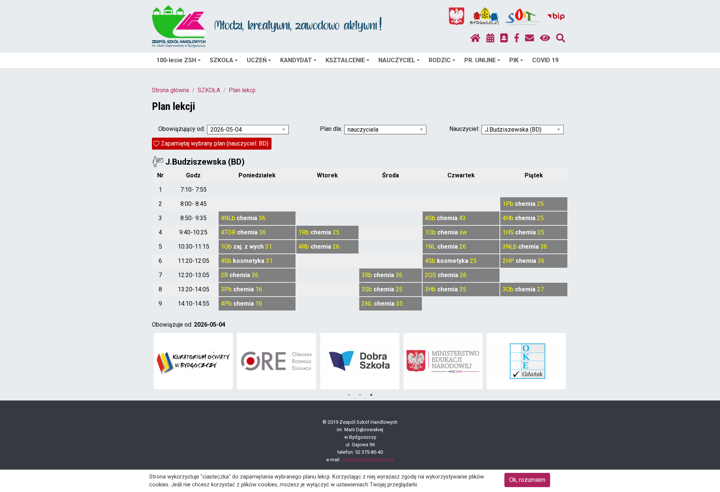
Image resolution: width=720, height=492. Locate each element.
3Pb (226, 289)
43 (462, 218)
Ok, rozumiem (527, 479)
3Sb (367, 289)
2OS (430, 275)
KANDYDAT (296, 60)
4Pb (226, 303)
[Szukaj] (560, 38)
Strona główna (170, 90)
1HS (508, 232)
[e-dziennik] (504, 38)
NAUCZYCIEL (396, 60)
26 (336, 246)
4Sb (430, 218)
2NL (367, 303)
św (463, 232)
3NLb (509, 246)
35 (399, 289)
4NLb (228, 218)
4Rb (303, 246)
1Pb (507, 203)
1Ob (430, 232)
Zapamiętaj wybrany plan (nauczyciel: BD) (214, 143)
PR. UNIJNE (480, 60)
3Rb (367, 275)
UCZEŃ (257, 60)
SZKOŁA (221, 60)
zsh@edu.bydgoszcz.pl (368, 459)
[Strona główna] (475, 38)
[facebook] (516, 38)
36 (262, 218)
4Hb (507, 218)
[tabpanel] (193, 361)
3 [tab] (371, 395)
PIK (514, 60)
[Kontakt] (529, 38)
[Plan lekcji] (490, 38)
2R (224, 275)
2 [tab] (360, 395)
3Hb (430, 289)
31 (268, 246)
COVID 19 (545, 60)
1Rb (303, 232)
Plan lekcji (242, 90)
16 (258, 289)
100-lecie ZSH (176, 60)
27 (540, 289)
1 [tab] (348, 395)
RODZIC (440, 60)
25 (540, 203)
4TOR (228, 232)
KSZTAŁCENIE (345, 60)
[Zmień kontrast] (545, 38)
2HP (508, 260)
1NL (430, 246)
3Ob (507, 289)
